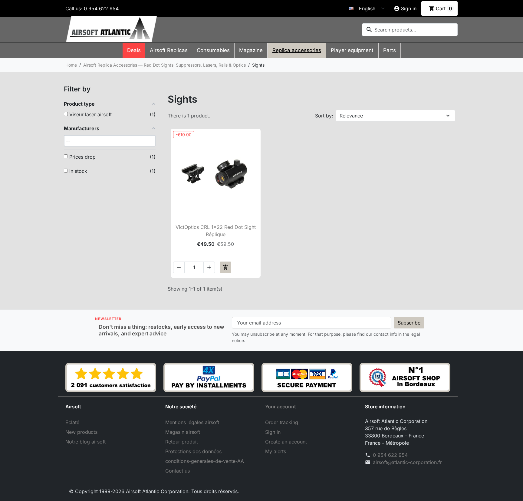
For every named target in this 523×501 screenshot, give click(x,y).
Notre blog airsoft (85, 442)
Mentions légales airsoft (192, 422)
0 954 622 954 (390, 455)
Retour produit (181, 442)
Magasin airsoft (182, 432)
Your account (280, 407)
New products (81, 432)
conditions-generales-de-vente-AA (204, 461)
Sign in (273, 432)
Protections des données (193, 451)
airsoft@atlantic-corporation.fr (407, 462)
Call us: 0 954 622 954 (92, 8)
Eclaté (72, 422)
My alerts (275, 451)
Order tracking (281, 422)
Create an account (286, 442)
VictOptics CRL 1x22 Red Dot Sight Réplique (216, 230)
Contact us (177, 471)
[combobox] (410, 29)
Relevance (351, 116)
